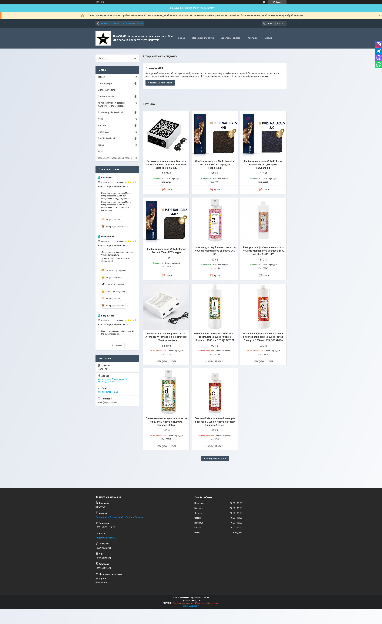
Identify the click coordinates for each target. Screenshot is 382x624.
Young (101, 145)
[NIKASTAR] (103, 38)
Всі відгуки (117, 345)
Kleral (100, 151)
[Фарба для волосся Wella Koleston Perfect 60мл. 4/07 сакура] (166, 221)
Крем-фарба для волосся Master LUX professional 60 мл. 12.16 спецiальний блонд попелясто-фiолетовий (116, 206)
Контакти (252, 38)
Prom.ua (205, 598)
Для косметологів (106, 90)
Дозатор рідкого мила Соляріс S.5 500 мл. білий (117, 259)
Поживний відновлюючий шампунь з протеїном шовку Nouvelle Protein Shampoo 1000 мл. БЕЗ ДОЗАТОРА (263, 337)
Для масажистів (106, 96)
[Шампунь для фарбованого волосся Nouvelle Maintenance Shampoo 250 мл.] (215, 221)
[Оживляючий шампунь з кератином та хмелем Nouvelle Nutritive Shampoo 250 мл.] (166, 391)
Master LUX (103, 132)
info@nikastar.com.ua (108, 392)
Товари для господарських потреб (115, 158)
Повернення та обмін (203, 38)
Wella (100, 119)
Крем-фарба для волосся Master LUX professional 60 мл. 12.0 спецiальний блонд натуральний (116, 196)
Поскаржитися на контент (184, 603)
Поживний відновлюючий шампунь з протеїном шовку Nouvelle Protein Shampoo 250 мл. (215, 421)
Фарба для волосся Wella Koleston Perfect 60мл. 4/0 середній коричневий (215, 164)
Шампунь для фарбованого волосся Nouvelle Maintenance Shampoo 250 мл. (215, 251)
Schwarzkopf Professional (110, 112)
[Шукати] (135, 58)
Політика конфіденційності (207, 603)
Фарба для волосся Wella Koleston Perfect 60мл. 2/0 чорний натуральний (263, 164)
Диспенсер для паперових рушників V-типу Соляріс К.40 (117, 253)
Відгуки (268, 38)
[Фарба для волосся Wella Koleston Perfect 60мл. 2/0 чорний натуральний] (263, 134)
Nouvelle (102, 125)
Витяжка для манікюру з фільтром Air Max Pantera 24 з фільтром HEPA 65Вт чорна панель (166, 164)
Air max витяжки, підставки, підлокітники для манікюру (111, 104)
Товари (101, 77)
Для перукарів (105, 83)
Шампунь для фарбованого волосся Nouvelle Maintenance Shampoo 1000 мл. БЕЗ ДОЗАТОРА (263, 251)
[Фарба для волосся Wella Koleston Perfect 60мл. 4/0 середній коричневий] (215, 134)
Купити (168, 189)
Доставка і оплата (230, 38)
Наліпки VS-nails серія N (161, 83)
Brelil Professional (106, 138)
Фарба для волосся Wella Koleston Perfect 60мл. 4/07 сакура (166, 251)
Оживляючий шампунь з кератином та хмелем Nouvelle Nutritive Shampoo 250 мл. (166, 421)
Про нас (181, 38)
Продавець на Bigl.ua (191, 600)
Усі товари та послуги (214, 458)
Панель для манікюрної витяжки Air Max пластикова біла (117, 332)
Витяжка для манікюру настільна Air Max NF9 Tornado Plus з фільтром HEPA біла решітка (166, 337)
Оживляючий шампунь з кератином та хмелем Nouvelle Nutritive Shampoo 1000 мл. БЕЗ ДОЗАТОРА (214, 337)
